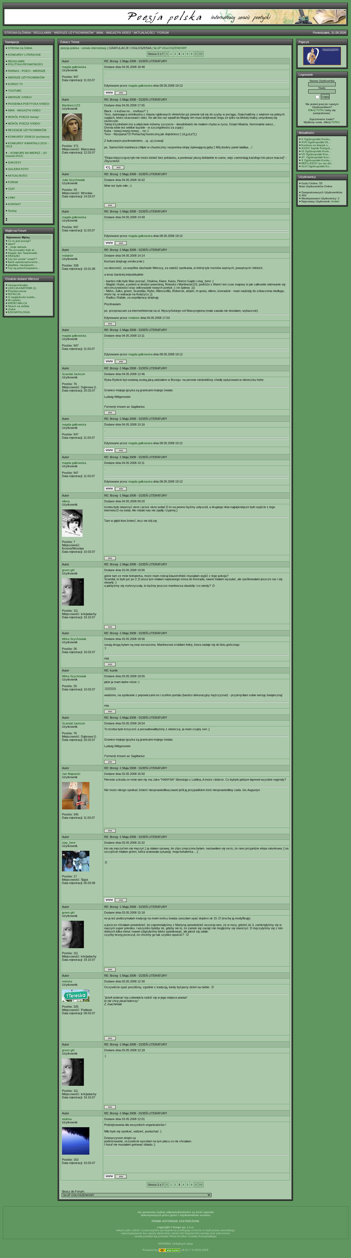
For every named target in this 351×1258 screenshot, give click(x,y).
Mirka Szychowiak (74, 639)
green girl (68, 570)
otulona (67, 1119)
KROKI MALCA (17, 303)
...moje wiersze (17, 246)
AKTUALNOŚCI (144, 32)
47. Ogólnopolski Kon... (316, 157)
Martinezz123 (71, 105)
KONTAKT (14, 204)
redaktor (67, 255)
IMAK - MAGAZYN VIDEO (113, 32)
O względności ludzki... (22, 297)
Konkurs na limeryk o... (315, 145)
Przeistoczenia (17, 291)
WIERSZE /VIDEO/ (20, 97)
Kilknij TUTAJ (316, 110)
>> (200, 53)
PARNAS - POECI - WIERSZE (27, 70)
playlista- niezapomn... (22, 265)
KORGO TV (15, 84)
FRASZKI (14, 255)
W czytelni (14, 300)
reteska (67, 981)
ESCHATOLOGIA (19, 312)
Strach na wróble (18, 306)
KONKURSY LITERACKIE (24, 54)
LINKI (11, 197)
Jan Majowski (71, 773)
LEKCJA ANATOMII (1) (22, 288)
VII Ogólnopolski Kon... (316, 154)
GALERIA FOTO (18, 169)
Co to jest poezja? (19, 240)
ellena (66, 501)
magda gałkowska (74, 67)
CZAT (11, 188)
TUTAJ (335, 122)
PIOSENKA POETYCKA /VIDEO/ (28, 103)
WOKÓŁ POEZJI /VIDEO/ (24, 123)
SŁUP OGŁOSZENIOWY (170, 48)
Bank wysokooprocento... (24, 262)
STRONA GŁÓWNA (17, 32)
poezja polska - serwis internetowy (84, 48)
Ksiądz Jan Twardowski (22, 252)
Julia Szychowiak (73, 180)
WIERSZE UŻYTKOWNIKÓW (74, 32)
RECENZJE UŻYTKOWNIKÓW (27, 130)
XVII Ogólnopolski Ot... (315, 142)
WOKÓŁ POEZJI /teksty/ (23, 116)
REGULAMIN (42, 32)
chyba (12, 309)
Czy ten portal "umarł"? (22, 258)
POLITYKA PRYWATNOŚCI (25, 64)
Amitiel (335, 201)
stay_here (68, 842)
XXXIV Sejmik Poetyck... (316, 148)
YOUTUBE (14, 90)
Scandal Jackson (73, 374)
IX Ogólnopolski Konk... (316, 151)
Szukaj (12, 210)
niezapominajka (18, 285)
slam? (11, 243)
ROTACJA (14, 294)
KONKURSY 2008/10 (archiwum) (28, 136)
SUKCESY (14, 162)
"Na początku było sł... (22, 249)
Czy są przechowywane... (24, 268)
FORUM (163, 32)
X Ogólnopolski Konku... (316, 139)
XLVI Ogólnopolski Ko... (316, 166)
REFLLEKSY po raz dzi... (317, 163)
